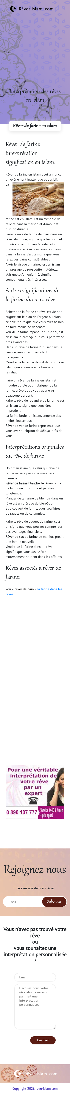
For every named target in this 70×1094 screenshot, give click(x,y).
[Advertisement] (35, 52)
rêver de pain (24, 589)
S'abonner (54, 901)
